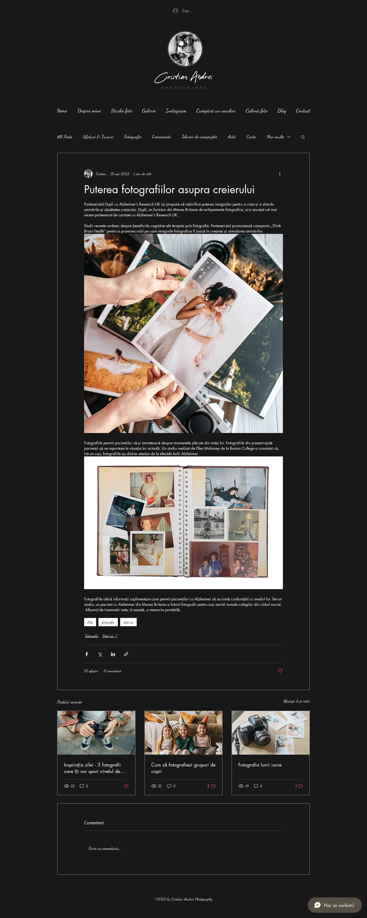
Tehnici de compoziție (199, 136)
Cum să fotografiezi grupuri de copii (183, 767)
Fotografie (132, 136)
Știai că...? (110, 636)
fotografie (108, 622)
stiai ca (128, 622)
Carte (251, 136)
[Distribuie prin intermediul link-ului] (126, 654)
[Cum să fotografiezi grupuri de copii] (183, 733)
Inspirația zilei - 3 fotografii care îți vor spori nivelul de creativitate (92, 767)
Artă (232, 136)
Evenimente (161, 136)
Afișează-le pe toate (296, 701)
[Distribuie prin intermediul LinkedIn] (113, 654)
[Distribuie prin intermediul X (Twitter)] (99, 654)
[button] (302, 137)
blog (90, 622)
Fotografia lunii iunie (260, 764)
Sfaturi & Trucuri (98, 136)
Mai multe (275, 136)
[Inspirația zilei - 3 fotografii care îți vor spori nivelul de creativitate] (96, 733)
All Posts (64, 136)
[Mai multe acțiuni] (279, 173)
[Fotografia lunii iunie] (271, 733)
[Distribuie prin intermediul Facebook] (86, 654)
